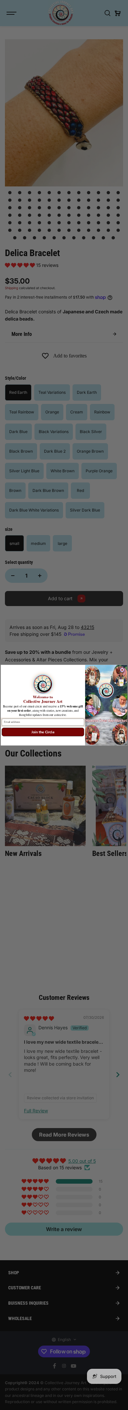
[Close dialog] (122, 669)
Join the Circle (43, 731)
